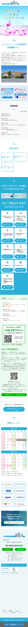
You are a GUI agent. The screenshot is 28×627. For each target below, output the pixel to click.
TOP (24, 623)
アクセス (21, 612)
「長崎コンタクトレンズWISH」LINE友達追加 (11, 344)
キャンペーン (6, 612)
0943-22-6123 (16, 545)
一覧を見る (22, 111)
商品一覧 (14, 612)
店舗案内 (11, 611)
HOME (4, 611)
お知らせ (18, 611)
